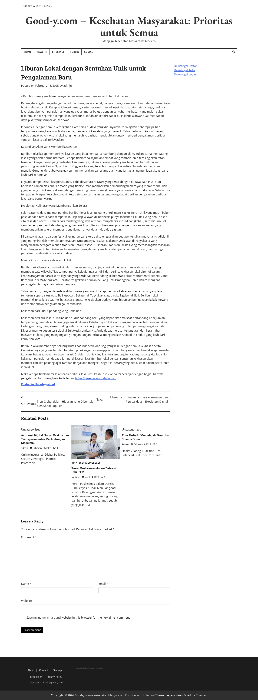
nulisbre (75, 477)
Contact (43, 670)
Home (27, 52)
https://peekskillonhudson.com (95, 378)
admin (67, 86)
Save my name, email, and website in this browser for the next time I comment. (79, 617)
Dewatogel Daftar (185, 66)
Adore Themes (197, 695)
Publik (74, 52)
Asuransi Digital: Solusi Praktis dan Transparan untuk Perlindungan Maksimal (45, 438)
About (31, 670)
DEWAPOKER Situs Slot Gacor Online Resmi (90, 668)
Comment (29, 537)
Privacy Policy (54, 676)
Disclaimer (36, 676)
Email (103, 584)
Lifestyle (58, 52)
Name (26, 584)
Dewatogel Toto (184, 70)
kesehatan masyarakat (85, 463)
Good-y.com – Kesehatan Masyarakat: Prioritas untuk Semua (129, 26)
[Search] (233, 51)
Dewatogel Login (185, 74)
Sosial (88, 52)
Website (26, 601)
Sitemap (57, 670)
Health (42, 52)
